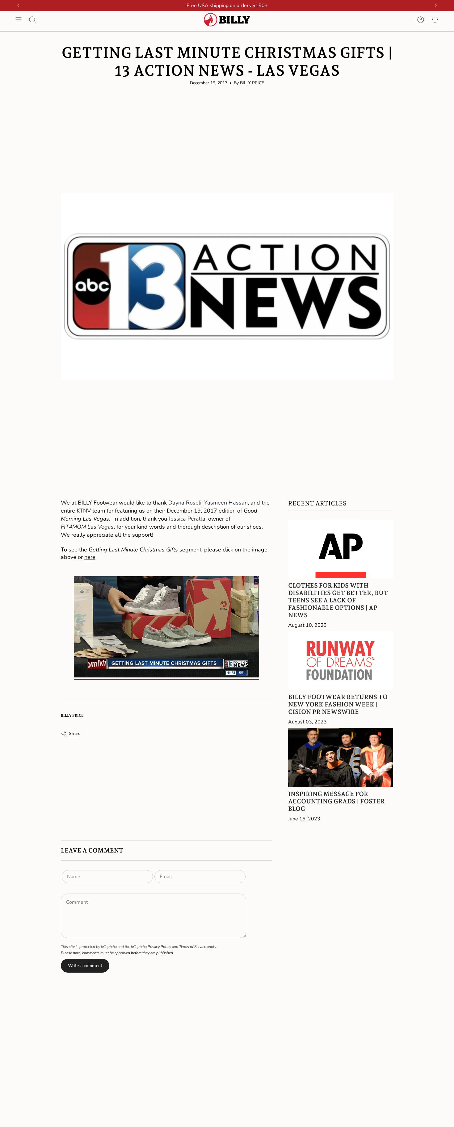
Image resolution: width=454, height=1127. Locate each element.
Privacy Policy (159, 946)
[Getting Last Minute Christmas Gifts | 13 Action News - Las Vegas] (166, 624)
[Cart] (435, 20)
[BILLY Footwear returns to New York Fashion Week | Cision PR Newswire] (340, 660)
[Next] (436, 5)
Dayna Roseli (184, 502)
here (89, 557)
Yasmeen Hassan (226, 502)
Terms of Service (192, 946)
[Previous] (18, 5)
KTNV (84, 510)
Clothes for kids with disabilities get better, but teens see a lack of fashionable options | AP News (338, 600)
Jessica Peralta (187, 518)
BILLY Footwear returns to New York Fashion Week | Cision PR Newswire (338, 704)
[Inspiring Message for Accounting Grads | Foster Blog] (340, 757)
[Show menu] (18, 20)
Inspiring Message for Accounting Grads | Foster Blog (336, 801)
